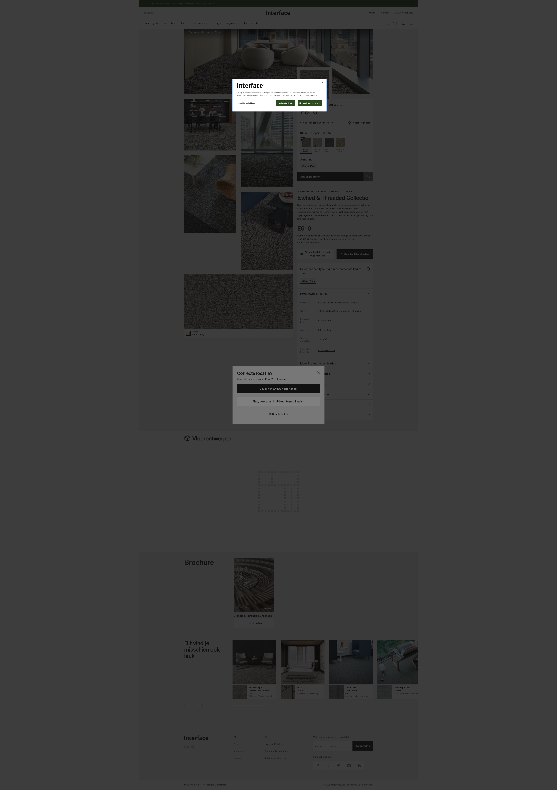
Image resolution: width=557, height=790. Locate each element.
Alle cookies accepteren (310, 103)
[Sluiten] (322, 82)
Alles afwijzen (285, 103)
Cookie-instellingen (247, 103)
